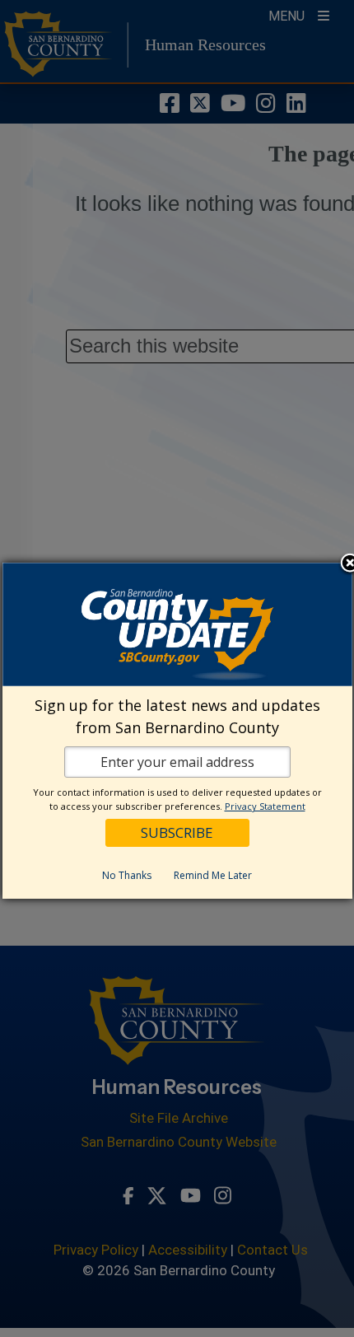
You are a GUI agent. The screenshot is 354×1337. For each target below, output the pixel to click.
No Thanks (126, 875)
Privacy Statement (265, 806)
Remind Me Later (213, 875)
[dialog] (177, 731)
